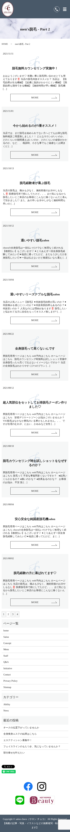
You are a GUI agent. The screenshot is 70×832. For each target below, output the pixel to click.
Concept (7, 643)
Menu (6, 649)
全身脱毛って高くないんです (35, 348)
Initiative (7, 668)
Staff (5, 656)
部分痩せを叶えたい (14, 752)
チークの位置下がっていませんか (21, 727)
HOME (5, 44)
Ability (6, 704)
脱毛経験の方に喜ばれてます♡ (35, 573)
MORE (35, 97)
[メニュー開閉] (64, 9)
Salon (6, 637)
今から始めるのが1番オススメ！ (35, 125)
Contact (7, 674)
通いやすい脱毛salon (35, 240)
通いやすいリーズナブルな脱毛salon (35, 294)
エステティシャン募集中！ (17, 740)
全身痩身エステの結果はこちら (20, 734)
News (6, 710)
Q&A (6, 662)
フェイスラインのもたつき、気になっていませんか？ (31, 746)
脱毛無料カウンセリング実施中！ (35, 68)
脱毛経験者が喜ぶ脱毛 (35, 183)
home (6, 630)
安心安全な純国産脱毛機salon (35, 519)
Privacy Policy (10, 681)
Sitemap (7, 687)
